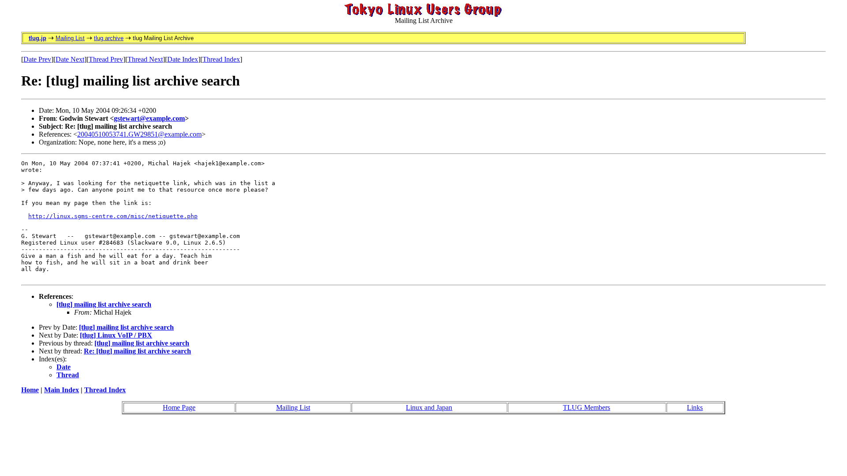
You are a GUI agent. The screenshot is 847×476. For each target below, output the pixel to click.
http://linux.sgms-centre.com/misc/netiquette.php (113, 216)
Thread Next (145, 59)
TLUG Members (586, 407)
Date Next (70, 59)
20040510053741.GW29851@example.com (139, 134)
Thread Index (221, 59)
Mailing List (70, 38)
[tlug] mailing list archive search (103, 304)
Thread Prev (106, 59)
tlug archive (109, 38)
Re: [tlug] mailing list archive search (137, 351)
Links (695, 407)
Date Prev (37, 59)
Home (30, 390)
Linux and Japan (429, 407)
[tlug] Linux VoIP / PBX (116, 335)
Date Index (182, 59)
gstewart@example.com (149, 118)
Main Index (61, 390)
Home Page (179, 407)
